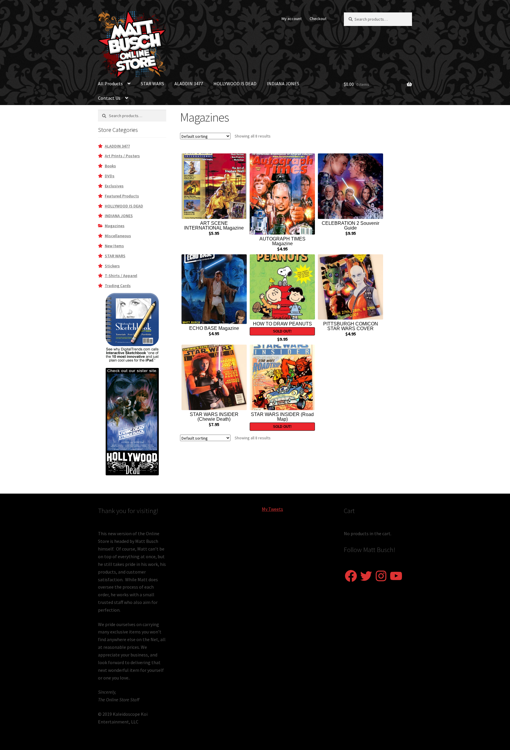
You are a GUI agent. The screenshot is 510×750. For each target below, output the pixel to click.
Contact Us (109, 98)
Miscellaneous (118, 235)
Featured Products (122, 196)
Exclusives (114, 186)
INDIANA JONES (283, 83)
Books (110, 165)
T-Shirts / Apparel (121, 275)
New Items (114, 245)
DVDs (110, 176)
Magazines (115, 225)
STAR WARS (152, 83)
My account (292, 18)
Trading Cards (118, 285)
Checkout (318, 18)
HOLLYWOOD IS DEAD (234, 83)
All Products (110, 83)
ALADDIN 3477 (188, 83)
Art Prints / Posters (122, 155)
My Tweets (272, 509)
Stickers (112, 265)
